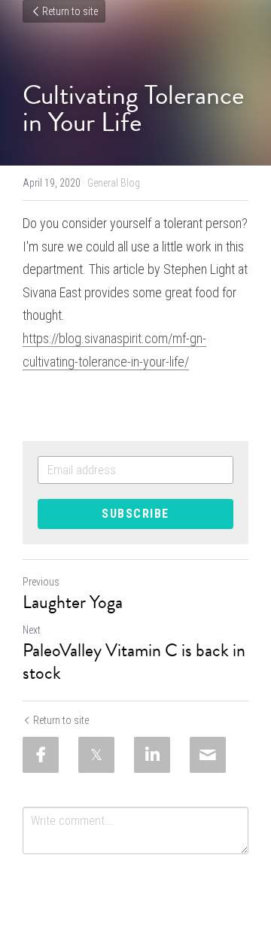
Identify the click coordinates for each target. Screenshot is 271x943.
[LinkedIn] (152, 755)
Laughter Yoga (73, 602)
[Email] (208, 755)
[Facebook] (41, 755)
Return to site (70, 11)
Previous (41, 582)
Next (32, 630)
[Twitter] (96, 755)
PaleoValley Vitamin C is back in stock (134, 661)
